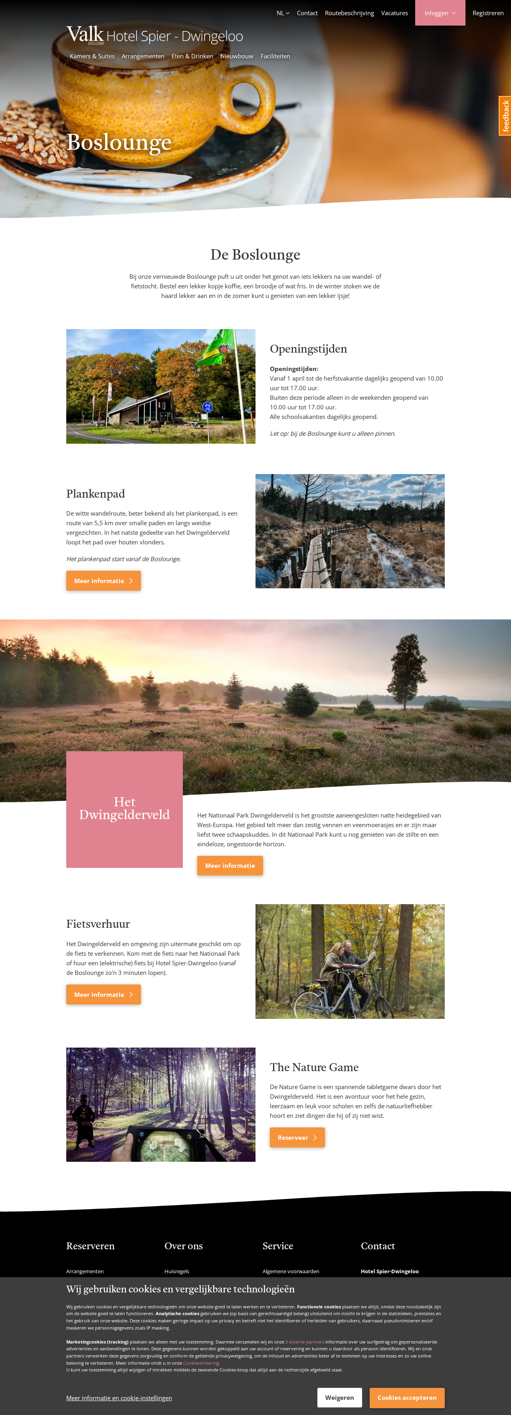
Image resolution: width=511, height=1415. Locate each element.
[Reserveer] (161, 1105)
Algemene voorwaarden (291, 1271)
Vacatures (394, 13)
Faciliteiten (275, 56)
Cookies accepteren (407, 1397)
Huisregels (176, 1271)
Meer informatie (100, 581)
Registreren (488, 13)
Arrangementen (143, 56)
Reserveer (294, 1137)
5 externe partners (304, 1341)
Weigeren (339, 1397)
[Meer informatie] (350, 532)
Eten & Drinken (192, 56)
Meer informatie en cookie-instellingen (119, 1398)
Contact (307, 13)
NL (280, 13)
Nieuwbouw (237, 56)
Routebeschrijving (349, 13)
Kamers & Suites (92, 56)
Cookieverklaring (201, 1362)
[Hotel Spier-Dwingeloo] (154, 42)
